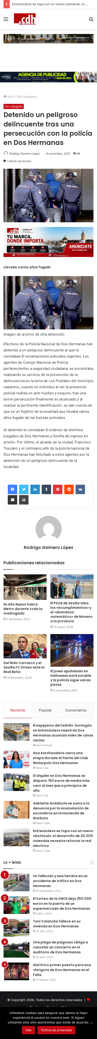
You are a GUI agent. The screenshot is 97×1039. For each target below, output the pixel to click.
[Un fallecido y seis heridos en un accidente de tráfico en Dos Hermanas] (16, 882)
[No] (91, 1023)
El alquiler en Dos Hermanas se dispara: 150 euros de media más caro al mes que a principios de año (61, 783)
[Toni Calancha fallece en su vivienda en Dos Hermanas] (16, 928)
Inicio (10, 96)
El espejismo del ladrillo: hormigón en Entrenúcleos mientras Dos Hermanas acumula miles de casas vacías (63, 733)
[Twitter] (23, 489)
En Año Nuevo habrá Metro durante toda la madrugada (23, 609)
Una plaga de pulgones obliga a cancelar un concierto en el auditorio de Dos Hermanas (60, 947)
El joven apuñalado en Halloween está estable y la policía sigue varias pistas (70, 678)
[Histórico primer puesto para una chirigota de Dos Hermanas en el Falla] (16, 971)
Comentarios (76, 710)
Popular (45, 710)
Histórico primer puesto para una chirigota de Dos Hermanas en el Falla (62, 970)
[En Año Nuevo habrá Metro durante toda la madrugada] (25, 587)
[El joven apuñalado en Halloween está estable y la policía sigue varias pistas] (71, 650)
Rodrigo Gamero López (25, 153)
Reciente (17, 710)
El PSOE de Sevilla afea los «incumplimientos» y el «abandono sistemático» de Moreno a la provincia (71, 612)
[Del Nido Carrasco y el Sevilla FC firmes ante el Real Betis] (25, 646)
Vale (28, 1030)
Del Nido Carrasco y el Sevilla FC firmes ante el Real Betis (24, 667)
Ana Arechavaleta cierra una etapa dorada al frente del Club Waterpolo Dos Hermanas (60, 758)
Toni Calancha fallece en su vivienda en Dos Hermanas (57, 924)
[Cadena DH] (25, 19)
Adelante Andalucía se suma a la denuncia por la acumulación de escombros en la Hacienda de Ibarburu (61, 810)
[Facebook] (12, 489)
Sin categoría (26, 96)
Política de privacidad (56, 1030)
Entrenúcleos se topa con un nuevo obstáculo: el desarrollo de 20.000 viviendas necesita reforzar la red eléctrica (63, 838)
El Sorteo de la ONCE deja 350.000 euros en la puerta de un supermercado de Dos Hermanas (62, 903)
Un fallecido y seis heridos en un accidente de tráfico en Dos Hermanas (60, 881)
